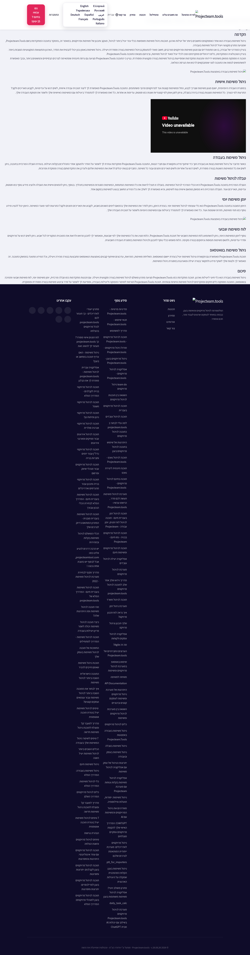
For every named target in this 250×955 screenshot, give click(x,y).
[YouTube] (41, 310)
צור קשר (122, 14)
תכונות (142, 14)
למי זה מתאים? (188, 14)
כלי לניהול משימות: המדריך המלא (89, 784)
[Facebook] (67, 310)
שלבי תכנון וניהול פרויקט (118, 625)
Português (98, 19)
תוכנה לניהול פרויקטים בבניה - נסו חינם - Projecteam (115, 537)
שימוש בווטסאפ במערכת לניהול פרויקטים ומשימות (117, 666)
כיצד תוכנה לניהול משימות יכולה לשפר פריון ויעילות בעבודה (88, 626)
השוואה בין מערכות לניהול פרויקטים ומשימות (117, 713)
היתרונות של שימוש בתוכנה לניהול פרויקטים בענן (117, 447)
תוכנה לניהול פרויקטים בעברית (115, 408)
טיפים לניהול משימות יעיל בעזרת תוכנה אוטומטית (88, 712)
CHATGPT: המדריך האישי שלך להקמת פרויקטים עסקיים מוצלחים (117, 829)
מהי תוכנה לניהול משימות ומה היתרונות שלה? (88, 611)
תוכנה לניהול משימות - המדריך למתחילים (87, 639)
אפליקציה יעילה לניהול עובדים (115, 561)
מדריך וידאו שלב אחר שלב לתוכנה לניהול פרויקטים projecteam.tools (116, 586)
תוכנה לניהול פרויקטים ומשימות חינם (115, 550)
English (84, 6)
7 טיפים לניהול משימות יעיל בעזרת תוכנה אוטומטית (87, 822)
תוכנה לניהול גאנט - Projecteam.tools (116, 460)
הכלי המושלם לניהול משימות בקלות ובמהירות (88, 538)
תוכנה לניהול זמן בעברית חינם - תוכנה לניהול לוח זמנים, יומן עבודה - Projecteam (116, 520)
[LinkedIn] (50, 310)
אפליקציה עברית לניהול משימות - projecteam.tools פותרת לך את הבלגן (89, 374)
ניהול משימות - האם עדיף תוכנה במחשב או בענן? (87, 357)
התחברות (54, 14)
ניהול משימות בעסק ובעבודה (116, 754)
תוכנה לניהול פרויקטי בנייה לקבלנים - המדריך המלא (88, 391)
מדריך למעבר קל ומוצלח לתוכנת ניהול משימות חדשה (88, 728)
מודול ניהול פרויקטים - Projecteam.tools (115, 350)
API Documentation (116, 683)
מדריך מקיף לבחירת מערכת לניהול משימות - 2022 (87, 577)
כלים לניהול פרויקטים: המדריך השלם (87, 794)
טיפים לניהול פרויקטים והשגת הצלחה (87, 842)
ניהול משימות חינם (89, 764)
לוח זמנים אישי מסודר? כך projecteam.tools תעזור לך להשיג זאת (87, 342)
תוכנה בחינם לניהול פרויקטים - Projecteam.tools (117, 483)
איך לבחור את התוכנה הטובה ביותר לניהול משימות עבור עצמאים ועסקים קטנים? (88, 695)
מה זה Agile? (120, 644)
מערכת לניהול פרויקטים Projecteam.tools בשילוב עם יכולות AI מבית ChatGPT (116, 918)
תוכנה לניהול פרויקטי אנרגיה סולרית (88, 426)
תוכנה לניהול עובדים (116, 416)
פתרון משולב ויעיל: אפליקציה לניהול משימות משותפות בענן (115, 892)
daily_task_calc (118, 903)
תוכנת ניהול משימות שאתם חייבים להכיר (88, 665)
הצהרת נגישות (91, 833)
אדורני (118, 947)
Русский (99, 10)
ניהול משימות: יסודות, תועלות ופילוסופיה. (115, 800)
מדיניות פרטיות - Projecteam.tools (117, 311)
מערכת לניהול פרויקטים (119, 572)
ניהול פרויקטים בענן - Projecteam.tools (116, 361)
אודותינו (170, 322)
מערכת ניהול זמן (118, 606)
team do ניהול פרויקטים (119, 387)
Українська (83, 10)
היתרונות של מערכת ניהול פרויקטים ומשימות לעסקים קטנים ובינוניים (116, 696)
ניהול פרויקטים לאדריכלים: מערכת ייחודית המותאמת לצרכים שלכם (117, 849)
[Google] (58, 319)
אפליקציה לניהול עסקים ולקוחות (118, 636)
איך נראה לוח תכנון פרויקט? (117, 615)
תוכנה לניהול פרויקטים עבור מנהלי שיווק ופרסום (87, 469)
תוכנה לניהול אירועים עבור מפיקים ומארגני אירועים (88, 438)
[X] (67, 319)
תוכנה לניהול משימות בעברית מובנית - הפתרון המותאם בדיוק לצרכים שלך (87, 520)
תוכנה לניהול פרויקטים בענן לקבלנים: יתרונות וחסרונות (87, 870)
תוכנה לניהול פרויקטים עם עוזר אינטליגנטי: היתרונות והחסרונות (87, 854)
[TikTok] (32, 310)
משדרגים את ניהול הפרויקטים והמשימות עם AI (116, 812)
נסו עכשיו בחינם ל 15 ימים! (36, 14)
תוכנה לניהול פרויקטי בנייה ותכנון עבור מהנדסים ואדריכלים (88, 484)
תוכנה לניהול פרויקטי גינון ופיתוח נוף (88, 415)
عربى (101, 14)
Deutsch (75, 14)
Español (89, 14)
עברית (111, 14)
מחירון (132, 14)
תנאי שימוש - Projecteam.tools (117, 322)
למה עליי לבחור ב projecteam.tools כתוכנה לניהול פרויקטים (117, 429)
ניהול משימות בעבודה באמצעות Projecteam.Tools (115, 735)
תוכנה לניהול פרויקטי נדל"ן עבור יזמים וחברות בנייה (88, 454)
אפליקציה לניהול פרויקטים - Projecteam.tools (117, 374)
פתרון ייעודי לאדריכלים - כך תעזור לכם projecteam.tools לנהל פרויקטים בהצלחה (87, 320)
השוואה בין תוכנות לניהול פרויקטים (117, 397)
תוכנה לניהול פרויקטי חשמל (88, 404)
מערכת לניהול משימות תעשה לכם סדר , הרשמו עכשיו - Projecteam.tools (115, 500)
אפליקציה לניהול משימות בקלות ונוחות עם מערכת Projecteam (116, 784)
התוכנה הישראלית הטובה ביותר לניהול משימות (89, 678)
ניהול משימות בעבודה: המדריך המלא (87, 773)
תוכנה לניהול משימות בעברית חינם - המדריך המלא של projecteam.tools (87, 594)
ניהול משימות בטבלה (116, 746)
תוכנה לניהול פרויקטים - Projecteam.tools (115, 339)
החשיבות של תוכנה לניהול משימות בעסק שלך (88, 652)
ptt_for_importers (117, 862)
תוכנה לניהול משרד (117, 599)
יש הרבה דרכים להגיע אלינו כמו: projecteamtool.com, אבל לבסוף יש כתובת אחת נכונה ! (87, 557)
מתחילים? (154, 14)
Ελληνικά (98, 6)
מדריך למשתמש (118, 330)
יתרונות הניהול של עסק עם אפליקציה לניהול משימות (115, 767)
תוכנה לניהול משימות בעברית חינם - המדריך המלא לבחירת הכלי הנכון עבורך (87, 501)
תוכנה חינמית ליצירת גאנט (116, 470)
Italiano (100, 23)
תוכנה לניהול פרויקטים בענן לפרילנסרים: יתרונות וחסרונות (87, 885)
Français (83, 19)
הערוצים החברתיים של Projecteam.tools (115, 653)
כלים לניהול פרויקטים (116, 724)
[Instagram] (58, 310)
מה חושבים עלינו (170, 14)
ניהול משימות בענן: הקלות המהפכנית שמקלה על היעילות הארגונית (117, 875)
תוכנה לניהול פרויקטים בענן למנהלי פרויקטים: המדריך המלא (87, 900)
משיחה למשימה (119, 677)
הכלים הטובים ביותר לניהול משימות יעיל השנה (88, 753)
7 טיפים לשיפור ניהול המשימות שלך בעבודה (87, 741)
